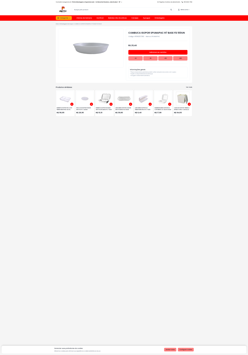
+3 (135, 58)
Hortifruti (100, 18)
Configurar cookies (185, 350)
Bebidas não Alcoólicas (117, 18)
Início (57, 24)
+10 (165, 58)
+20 (180, 58)
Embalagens (159, 18)
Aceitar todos (170, 350)
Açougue (146, 18)
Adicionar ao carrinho (157, 52)
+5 (150, 58)
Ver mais (189, 87)
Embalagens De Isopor (66, 24)
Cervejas (134, 18)
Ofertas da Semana (84, 18)
